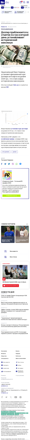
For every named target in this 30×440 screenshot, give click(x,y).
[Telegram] (5, 164)
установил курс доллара (19, 129)
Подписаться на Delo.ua (11, 285)
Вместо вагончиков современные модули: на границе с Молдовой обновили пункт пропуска (14, 303)
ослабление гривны (8, 139)
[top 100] (7, 2)
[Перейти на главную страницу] (2, 2)
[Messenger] (20, 163)
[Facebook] (2, 163)
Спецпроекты (4, 358)
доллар (15, 151)
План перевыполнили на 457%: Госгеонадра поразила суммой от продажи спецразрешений (14, 332)
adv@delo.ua (4, 385)
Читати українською (7, 29)
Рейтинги (18, 356)
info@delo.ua (4, 392)
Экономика (4, 351)
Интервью (20, 368)
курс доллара (5, 151)
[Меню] (27, 2)
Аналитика (6, 368)
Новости (4, 27)
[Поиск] (24, 2)
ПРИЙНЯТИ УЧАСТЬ (11, 195)
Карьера (18, 353)
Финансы (3, 353)
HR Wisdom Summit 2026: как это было (14, 282)
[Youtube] (16, 397)
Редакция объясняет (21, 371)
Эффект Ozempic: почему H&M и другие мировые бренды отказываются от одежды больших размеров (15, 311)
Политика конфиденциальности (7, 378)
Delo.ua (15, 85)
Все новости (14, 251)
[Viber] (12, 163)
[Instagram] (20, 397)
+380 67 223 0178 (5, 384)
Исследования (7, 371)
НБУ (7, 87)
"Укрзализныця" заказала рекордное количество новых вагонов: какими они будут (14, 318)
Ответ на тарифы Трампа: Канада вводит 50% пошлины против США (14, 296)
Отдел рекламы (20, 375)
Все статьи (13, 257)
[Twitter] (8, 164)
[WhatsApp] (16, 163)
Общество (4, 356)
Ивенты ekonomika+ (21, 358)
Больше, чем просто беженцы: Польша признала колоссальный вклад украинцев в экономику (15, 325)
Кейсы (19, 365)
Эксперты (5, 365)
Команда (3, 375)
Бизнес (17, 351)
